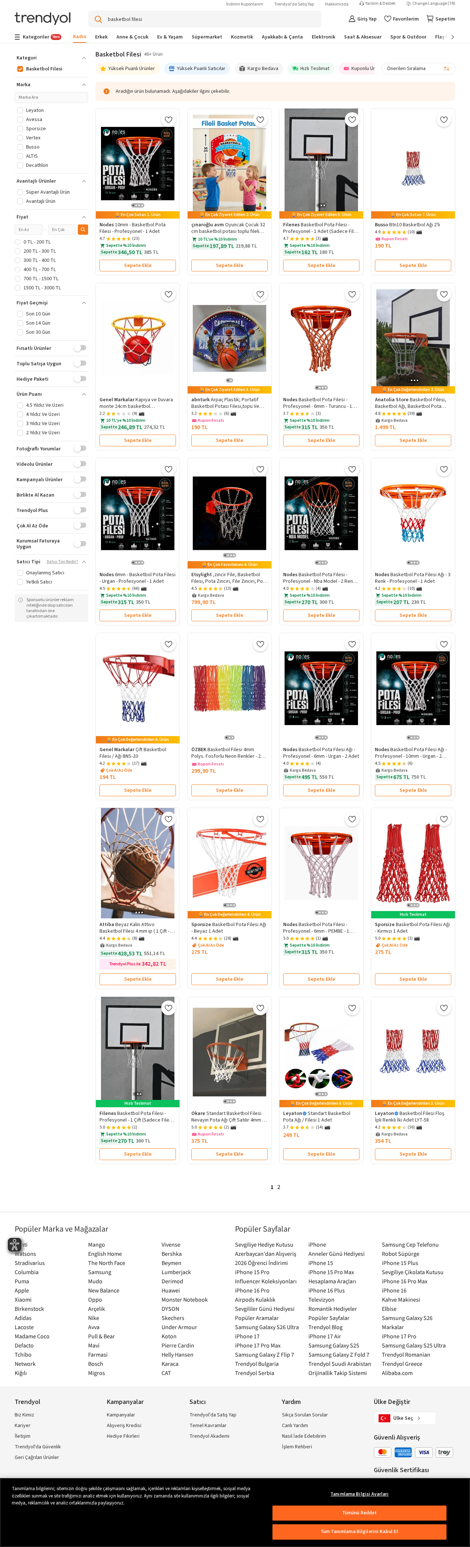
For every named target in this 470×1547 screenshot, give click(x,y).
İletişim (22, 1436)
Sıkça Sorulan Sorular (305, 1415)
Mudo (95, 1281)
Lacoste (24, 1327)
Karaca (170, 1363)
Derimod (172, 1281)
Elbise (389, 1308)
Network (25, 1363)
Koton (169, 1336)
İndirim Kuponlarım (244, 4)
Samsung (99, 1272)
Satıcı (197, 1402)
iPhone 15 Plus (400, 1262)
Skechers (173, 1317)
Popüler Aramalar (257, 1317)
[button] (51, 58)
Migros (96, 1372)
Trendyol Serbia (254, 1372)
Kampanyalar (121, 1415)
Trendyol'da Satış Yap (294, 4)
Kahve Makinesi (401, 1299)
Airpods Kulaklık (255, 1299)
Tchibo (23, 1354)
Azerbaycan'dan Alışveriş (265, 1253)
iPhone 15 (320, 1262)
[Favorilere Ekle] (168, 119)
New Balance (103, 1290)
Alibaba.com (397, 1372)
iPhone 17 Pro (399, 1336)
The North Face (106, 1262)
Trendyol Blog (325, 1327)
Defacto (24, 1345)
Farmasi (98, 1354)
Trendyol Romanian (406, 1354)
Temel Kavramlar (208, 1425)
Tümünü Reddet (359, 1513)
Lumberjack (176, 1272)
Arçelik (96, 1308)
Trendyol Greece (402, 1363)
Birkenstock (29, 1308)
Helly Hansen (178, 1354)
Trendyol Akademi (209, 1436)
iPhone (317, 1244)
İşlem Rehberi (297, 1447)
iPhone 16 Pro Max (404, 1281)
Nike (93, 1317)
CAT (166, 1372)
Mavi (94, 1345)
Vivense (171, 1244)
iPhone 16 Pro (252, 1290)
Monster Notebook (185, 1299)
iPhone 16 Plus (326, 1290)
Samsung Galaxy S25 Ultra (414, 1345)
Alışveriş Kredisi (124, 1425)
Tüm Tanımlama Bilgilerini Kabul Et (359, 1531)
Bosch (95, 1363)
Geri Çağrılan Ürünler (37, 1457)
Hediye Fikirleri (123, 1436)
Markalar (393, 1327)
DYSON (170, 1308)
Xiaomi (23, 1299)
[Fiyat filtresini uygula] (83, 229)
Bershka (172, 1253)
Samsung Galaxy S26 (407, 1317)
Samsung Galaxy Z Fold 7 (338, 1354)
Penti (21, 1244)
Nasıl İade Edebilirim (304, 1436)
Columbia (27, 1272)
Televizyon (321, 1299)
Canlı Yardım (295, 1425)
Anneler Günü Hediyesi (336, 1253)
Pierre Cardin (178, 1345)
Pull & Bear (101, 1336)
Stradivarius (30, 1262)
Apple (22, 1290)
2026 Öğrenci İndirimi (261, 1262)
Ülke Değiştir (392, 1402)
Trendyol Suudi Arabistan (339, 1363)
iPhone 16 (394, 1290)
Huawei (171, 1290)
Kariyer (22, 1425)
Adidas (23, 1317)
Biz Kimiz (24, 1415)
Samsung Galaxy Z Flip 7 (264, 1354)
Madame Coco (32, 1336)
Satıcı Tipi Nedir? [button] (62, 561)
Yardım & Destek (380, 3)
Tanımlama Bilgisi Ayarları (359, 1494)
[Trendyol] (42, 19)
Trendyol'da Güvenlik (38, 1447)
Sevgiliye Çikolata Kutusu (413, 1272)
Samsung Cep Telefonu (410, 1244)
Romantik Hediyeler (332, 1308)
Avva (94, 1327)
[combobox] (418, 68)
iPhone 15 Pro (252, 1272)
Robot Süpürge (400, 1253)
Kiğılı (21, 1372)
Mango (96, 1244)
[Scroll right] (448, 37)
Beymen (171, 1262)
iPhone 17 (247, 1336)
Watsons (25, 1253)
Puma (22, 1281)
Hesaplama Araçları (332, 1281)
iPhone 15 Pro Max (331, 1272)
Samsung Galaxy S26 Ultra (267, 1327)
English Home (105, 1253)
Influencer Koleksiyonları (266, 1281)
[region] (235, 1512)
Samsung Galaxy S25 (333, 1345)
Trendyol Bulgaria (257, 1363)
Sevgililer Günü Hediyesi (264, 1308)
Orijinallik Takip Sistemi (337, 1372)
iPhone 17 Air (324, 1336)
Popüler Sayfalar (329, 1317)
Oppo (95, 1299)
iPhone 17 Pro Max (258, 1345)
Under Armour (179, 1327)
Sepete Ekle (138, 265)
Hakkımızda (336, 4)
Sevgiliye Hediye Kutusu (264, 1244)
